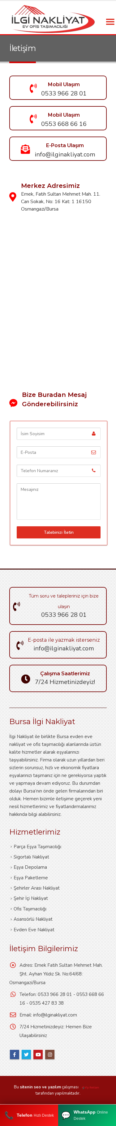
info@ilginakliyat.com (55, 1015)
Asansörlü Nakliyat (33, 919)
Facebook (14, 1054)
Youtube (38, 1054)
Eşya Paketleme (31, 878)
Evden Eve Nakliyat (34, 930)
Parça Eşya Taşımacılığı (37, 847)
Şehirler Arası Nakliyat (37, 888)
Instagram (49, 1054)
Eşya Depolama (30, 867)
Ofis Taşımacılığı (30, 909)
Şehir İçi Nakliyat (31, 898)
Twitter (26, 1054)
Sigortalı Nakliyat (31, 857)
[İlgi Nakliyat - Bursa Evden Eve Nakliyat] (52, 17)
